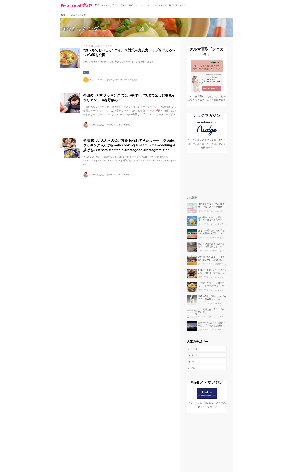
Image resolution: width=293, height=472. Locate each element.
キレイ (191, 361)
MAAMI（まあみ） (98, 125)
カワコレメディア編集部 (101, 79)
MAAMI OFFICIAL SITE (119, 125)
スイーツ (193, 348)
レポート (193, 355)
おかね (191, 367)
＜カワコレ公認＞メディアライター (101, 45)
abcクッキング (80, 29)
